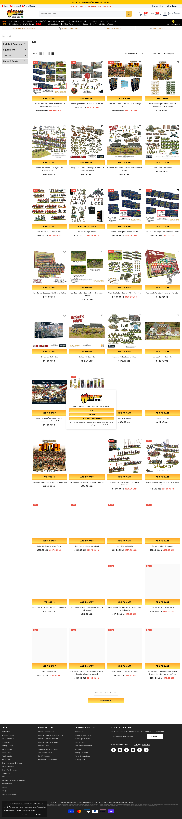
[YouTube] (139, 750)
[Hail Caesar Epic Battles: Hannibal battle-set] (87, 456)
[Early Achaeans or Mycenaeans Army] (124, 645)
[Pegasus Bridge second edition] (124, 330)
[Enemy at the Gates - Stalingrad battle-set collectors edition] (87, 141)
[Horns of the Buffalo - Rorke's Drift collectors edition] (124, 141)
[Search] (85, 14)
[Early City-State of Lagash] (162, 520)
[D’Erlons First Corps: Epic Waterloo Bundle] (162, 205)
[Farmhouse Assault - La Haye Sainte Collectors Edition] (49, 141)
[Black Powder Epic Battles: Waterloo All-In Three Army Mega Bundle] (49, 77)
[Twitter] (146, 750)
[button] (41, 53)
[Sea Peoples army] (49, 645)
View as (35, 53)
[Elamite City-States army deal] (87, 520)
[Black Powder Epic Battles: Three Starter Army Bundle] (87, 266)
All (10, 36)
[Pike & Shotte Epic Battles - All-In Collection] (124, 266)
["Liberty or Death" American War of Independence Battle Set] (49, 392)
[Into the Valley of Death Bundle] (49, 205)
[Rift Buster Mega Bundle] (87, 205)
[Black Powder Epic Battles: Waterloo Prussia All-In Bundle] (124, 581)
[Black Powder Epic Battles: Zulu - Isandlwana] (49, 456)
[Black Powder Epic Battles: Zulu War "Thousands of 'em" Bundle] (162, 77)
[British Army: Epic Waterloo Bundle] (124, 205)
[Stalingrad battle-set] (49, 330)
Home (4, 36)
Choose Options (87, 226)
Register (177, 13)
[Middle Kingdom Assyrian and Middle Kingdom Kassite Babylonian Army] (162, 645)
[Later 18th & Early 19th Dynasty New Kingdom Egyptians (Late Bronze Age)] (87, 645)
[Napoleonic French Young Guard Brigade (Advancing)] (87, 581)
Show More (106, 700)
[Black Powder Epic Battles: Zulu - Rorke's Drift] (49, 581)
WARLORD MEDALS (173, 24)
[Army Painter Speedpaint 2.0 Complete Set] (49, 266)
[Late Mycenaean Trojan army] (162, 581)
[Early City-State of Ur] (124, 520)
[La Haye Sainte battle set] (162, 330)
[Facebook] (113, 750)
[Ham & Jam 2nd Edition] (162, 141)
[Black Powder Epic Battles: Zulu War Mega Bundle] (124, 77)
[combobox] (82, 14)
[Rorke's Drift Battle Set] (87, 330)
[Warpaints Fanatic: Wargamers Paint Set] (162, 266)
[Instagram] (120, 750)
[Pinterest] (126, 750)
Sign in (169, 13)
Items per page (131, 53)
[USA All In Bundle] (162, 392)
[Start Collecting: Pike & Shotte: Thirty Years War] (162, 456)
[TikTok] (133, 750)
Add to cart (49, 98)
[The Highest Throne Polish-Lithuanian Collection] (124, 456)
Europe (174, 6)
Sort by (156, 53)
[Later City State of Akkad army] (49, 520)
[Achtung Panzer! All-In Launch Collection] (87, 77)
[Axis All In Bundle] (124, 392)
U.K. (168, 6)
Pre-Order (124, 98)
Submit (155, 736)
